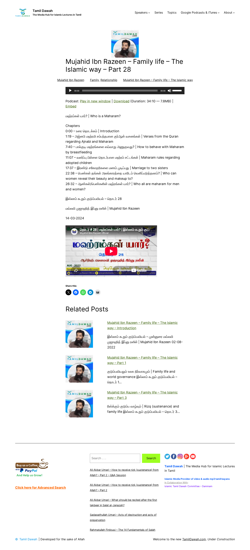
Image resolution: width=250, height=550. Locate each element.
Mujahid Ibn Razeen (70, 80)
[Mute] (169, 90)
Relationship (108, 80)
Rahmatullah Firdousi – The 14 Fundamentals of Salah (122, 529)
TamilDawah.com (194, 539)
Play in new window (95, 101)
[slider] (177, 90)
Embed (71, 106)
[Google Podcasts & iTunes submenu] (219, 13)
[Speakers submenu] (149, 13)
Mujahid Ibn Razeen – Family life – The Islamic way (158, 80)
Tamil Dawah (43, 11)
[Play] (70, 90)
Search (151, 458)
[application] (125, 90)
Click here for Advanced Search (40, 487)
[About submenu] (234, 13)
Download (121, 101)
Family (94, 80)
